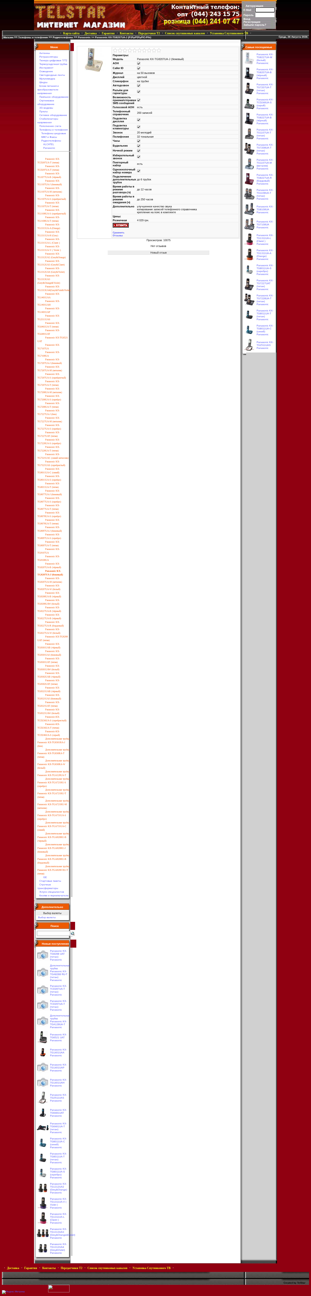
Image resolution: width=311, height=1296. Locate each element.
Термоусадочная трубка (53, 64)
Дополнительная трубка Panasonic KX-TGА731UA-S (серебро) (53, 815)
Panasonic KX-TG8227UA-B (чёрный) (265, 117)
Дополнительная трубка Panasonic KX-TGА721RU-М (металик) (53, 804)
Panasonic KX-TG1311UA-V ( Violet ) (58, 1202)
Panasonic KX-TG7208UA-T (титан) (265, 147)
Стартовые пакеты (50, 881)
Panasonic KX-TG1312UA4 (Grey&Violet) (58, 1247)
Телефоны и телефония (33, 37)
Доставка (91, 33)
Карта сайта (71, 33)
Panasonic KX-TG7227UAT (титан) (265, 283)
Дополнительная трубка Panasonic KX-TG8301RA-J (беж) (53, 742)
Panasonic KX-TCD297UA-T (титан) (58, 1004)
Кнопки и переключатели (54, 895)
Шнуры (43, 82)
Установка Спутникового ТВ (229, 33)
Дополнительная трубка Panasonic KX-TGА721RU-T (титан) (53, 793)
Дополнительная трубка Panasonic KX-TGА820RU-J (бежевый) (53, 848)
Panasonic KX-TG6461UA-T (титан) (58, 1126)
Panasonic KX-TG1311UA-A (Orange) (265, 253)
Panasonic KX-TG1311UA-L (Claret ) (58, 1217)
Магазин (8, 37)
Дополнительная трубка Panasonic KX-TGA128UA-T (60, 1020)
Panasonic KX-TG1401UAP (58, 1066)
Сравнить (118, 232)
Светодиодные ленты (52, 75)
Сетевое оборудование (53, 115)
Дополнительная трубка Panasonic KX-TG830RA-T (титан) (53, 753)
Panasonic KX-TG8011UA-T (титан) (58, 1156)
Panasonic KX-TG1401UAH (58, 1081)
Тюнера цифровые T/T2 (53, 60)
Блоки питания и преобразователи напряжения (48, 90)
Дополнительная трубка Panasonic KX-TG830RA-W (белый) (53, 764)
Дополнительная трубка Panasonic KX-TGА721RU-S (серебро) (53, 782)
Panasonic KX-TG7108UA (265, 223)
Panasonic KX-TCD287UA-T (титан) (58, 989)
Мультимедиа (47, 78)
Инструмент (46, 67)
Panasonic (84, 37)
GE (45, 877)
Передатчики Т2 (149, 33)
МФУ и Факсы (49, 137)
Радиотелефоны (63, 37)
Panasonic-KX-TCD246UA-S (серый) (265, 102)
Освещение (46, 71)
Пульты (43, 111)
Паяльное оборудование (54, 97)
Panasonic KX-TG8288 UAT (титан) (58, 954)
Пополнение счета (50, 126)
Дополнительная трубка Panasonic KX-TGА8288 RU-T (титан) (53, 870)
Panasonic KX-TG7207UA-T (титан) (265, 87)
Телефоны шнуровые (53, 133)
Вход (246, 19)
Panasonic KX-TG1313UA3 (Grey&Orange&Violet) (48, 279)
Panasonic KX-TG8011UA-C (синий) (58, 1141)
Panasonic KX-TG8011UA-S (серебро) (58, 1171)
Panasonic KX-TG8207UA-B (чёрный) (265, 72)
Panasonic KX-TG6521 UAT (58, 1036)
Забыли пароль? (254, 24)
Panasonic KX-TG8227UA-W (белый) (265, 57)
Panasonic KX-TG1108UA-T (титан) (265, 193)
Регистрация (251, 21)
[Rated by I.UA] (58, 1291)
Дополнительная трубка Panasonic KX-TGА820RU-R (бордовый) (53, 859)
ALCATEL (48, 144)
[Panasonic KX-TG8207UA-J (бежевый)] (94, 71)
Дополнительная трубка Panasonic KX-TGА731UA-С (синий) (53, 826)
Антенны (44, 53)
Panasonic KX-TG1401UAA (58, 1051)
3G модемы (46, 107)
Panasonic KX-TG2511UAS (58, 1096)
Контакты (126, 33)
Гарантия (108, 33)
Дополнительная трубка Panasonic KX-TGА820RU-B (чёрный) (53, 837)
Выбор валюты (47, 917)
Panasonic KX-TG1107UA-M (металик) (265, 163)
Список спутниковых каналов (185, 33)
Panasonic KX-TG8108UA (265, 208)
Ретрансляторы (48, 56)
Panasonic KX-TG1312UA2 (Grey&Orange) (58, 1186)
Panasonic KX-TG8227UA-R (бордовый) (265, 178)
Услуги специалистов (51, 891)
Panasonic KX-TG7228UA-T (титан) (265, 298)
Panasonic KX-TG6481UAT (58, 1111)
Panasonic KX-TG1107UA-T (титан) (265, 132)
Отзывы (118, 235)
